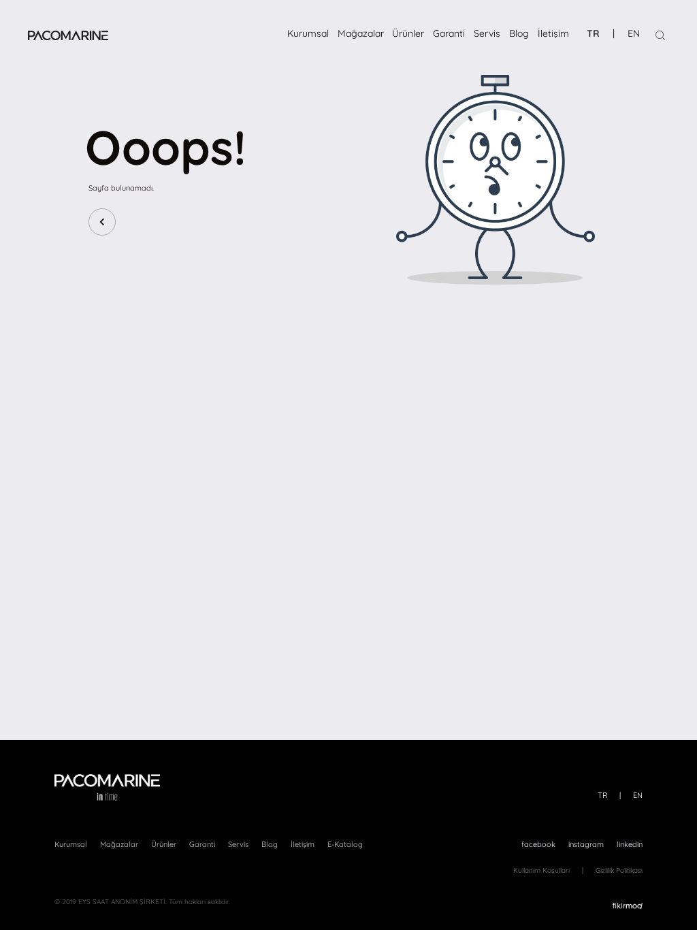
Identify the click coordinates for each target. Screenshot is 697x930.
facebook (538, 844)
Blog (519, 33)
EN (634, 33)
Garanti (449, 33)
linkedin (630, 844)
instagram (586, 844)
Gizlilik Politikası (619, 870)
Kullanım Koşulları (541, 870)
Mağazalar (361, 33)
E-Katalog (345, 844)
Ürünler (408, 33)
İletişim (553, 33)
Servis (487, 33)
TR (593, 33)
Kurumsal (308, 33)
